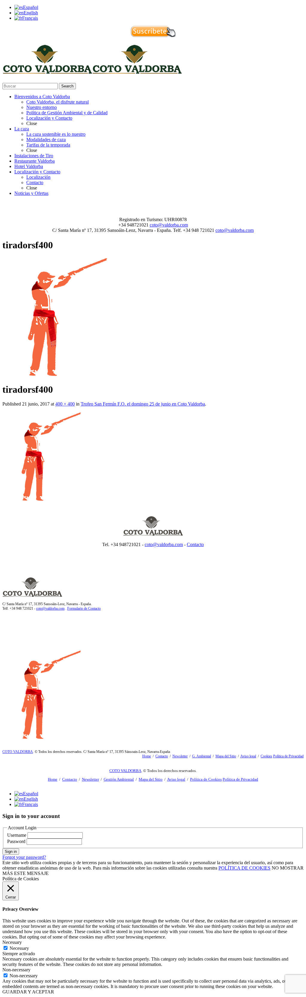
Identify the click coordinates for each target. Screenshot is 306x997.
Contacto (195, 544)
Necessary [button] (12, 942)
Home (146, 756)
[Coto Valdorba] (92, 71)
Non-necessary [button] (16, 969)
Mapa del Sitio (225, 756)
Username (16, 835)
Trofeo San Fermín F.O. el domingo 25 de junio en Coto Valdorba (143, 403)
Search (67, 86)
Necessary (19, 948)
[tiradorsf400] (62, 374)
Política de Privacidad (288, 756)
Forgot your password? (24, 857)
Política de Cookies (206, 779)
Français (30, 18)
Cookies (266, 756)
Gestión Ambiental (119, 779)
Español (30, 7)
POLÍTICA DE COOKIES (244, 867)
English (31, 12)
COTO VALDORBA (17, 752)
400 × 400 (65, 403)
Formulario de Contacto (84, 608)
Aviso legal (248, 756)
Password (16, 841)
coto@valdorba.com (169, 224)
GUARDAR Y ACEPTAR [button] (28, 991)
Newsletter (180, 756)
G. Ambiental (201, 756)
